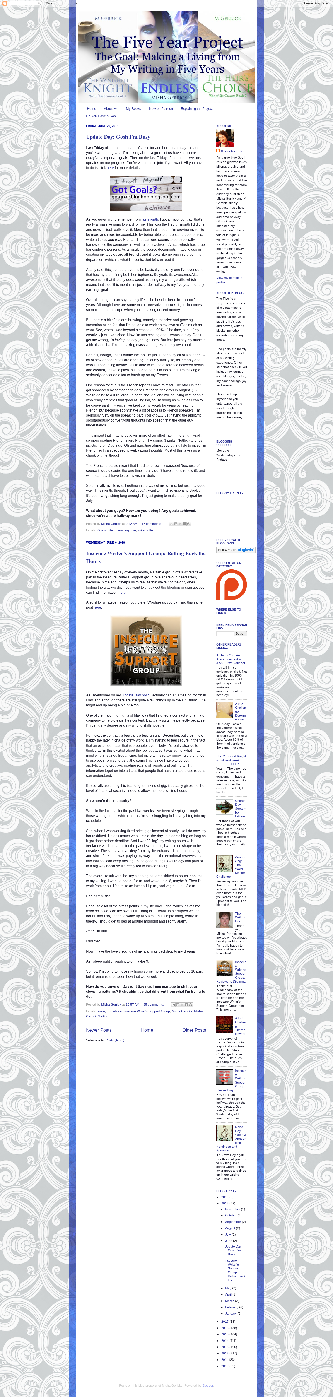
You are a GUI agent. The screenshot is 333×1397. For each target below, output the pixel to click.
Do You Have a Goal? (102, 116)
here (110, 168)
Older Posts (194, 1030)
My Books (133, 109)
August (230, 1228)
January (231, 1313)
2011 (225, 1359)
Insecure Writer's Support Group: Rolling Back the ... (235, 1270)
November (233, 1209)
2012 (225, 1353)
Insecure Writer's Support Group (146, 1011)
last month (150, 219)
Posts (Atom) (115, 1040)
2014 (225, 1340)
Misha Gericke (182, 1011)
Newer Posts (99, 1030)
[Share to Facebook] (184, 524)
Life (110, 530)
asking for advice (109, 1011)
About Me (111, 109)
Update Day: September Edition (240, 808)
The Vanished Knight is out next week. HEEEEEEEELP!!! (231, 760)
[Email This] (171, 524)
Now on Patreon (161, 109)
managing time (125, 530)
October (231, 1215)
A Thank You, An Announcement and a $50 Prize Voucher (230, 659)
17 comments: (152, 523)
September (233, 1222)
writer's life (145, 530)
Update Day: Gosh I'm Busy (118, 136)
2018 (225, 1203)
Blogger (207, 1385)
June (229, 1241)
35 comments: (154, 1004)
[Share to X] (180, 524)
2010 (225, 1366)
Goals (101, 530)
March (230, 1301)
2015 (225, 1334)
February (232, 1307)
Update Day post (135, 695)
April (228, 1294)
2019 (225, 1197)
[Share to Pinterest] (188, 524)
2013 (225, 1347)
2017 (225, 1321)
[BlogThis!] (176, 524)
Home (91, 109)
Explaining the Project (197, 109)
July (228, 1234)
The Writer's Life (240, 917)
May (228, 1288)
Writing (103, 1016)
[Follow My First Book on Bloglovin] (236, 552)
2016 (225, 1328)
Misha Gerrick (231, 151)
